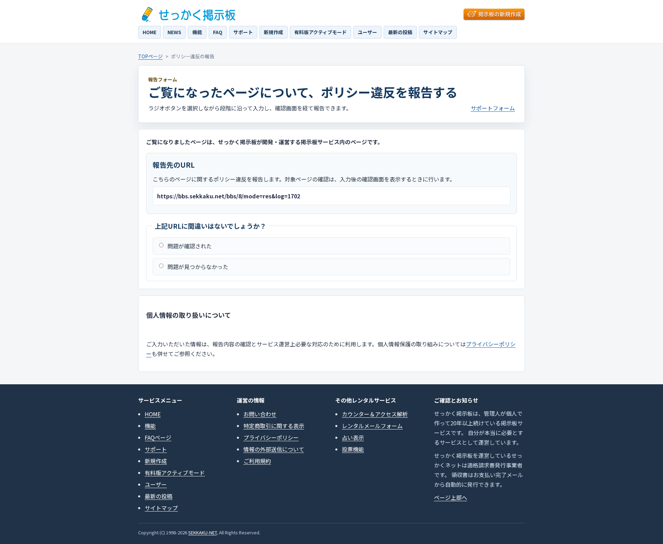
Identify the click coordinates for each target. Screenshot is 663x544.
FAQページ (158, 437)
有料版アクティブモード (320, 32)
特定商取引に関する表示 (273, 426)
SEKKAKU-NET (202, 532)
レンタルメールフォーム (372, 426)
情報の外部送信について (273, 449)
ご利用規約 (257, 461)
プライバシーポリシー (271, 437)
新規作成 (273, 32)
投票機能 (353, 449)
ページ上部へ (450, 497)
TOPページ (150, 56)
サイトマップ (437, 32)
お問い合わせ (260, 414)
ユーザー (367, 32)
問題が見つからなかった (197, 267)
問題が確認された (189, 246)
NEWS (174, 32)
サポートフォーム (493, 108)
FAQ (217, 32)
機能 (197, 32)
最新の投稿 (400, 32)
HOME (149, 32)
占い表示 (353, 437)
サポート (243, 32)
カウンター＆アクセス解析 (375, 414)
